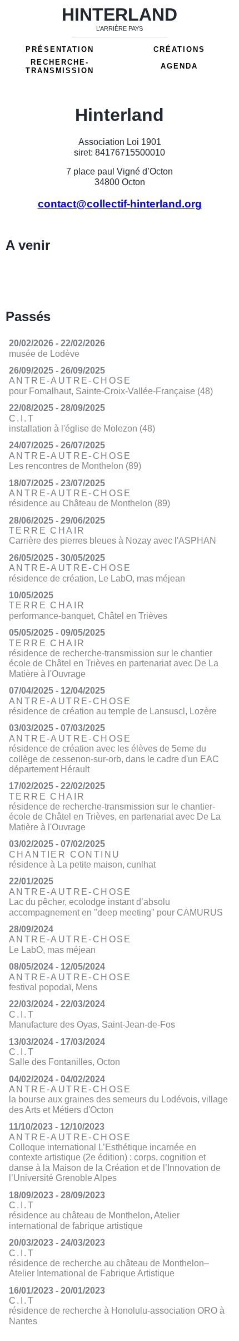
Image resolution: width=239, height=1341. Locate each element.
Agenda (179, 66)
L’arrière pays (119, 28)
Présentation (60, 49)
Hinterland (119, 14)
